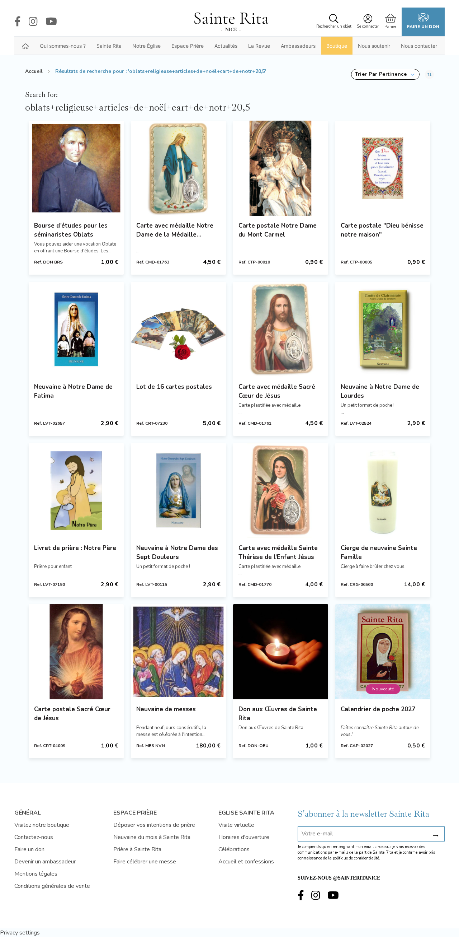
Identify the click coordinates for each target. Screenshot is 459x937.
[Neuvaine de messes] (178, 651)
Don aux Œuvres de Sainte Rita (277, 713)
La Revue (259, 46)
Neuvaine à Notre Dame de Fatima (73, 391)
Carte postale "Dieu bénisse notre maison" (382, 230)
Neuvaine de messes (166, 709)
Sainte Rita (109, 46)
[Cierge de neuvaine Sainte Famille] (382, 490)
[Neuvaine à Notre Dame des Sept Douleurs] (178, 490)
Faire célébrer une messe (144, 862)
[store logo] (231, 22)
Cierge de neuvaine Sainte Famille (379, 552)
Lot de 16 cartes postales (174, 387)
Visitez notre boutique (41, 825)
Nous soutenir (374, 46)
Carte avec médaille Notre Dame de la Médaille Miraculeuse (174, 230)
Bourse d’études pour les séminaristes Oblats (71, 230)
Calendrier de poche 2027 (378, 709)
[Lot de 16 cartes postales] (178, 329)
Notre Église (146, 46)
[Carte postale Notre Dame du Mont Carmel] (280, 168)
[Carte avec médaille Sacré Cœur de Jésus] (280, 329)
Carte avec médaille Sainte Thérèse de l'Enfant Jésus (278, 552)
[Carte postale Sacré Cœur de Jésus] (76, 651)
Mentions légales (35, 874)
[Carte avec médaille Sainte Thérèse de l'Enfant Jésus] (280, 490)
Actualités (225, 46)
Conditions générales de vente (52, 886)
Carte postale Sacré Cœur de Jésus (72, 713)
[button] (385, 74)
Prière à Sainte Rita (137, 849)
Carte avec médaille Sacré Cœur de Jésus (276, 391)
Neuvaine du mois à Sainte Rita (151, 837)
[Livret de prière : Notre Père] (76, 490)
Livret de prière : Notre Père (75, 548)
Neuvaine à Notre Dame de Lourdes (380, 391)
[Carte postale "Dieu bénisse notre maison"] (382, 168)
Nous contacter (419, 46)
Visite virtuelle (236, 825)
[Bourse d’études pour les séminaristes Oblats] (76, 168)
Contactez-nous (33, 837)
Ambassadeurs (298, 46)
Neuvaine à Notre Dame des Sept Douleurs (177, 552)
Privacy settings (20, 933)
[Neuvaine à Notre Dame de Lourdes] (382, 329)
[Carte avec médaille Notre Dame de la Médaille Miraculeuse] (178, 168)
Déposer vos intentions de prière (154, 825)
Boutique (336, 46)
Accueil (34, 71)
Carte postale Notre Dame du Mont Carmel (277, 230)
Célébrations (234, 849)
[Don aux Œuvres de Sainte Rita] (280, 651)
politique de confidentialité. (356, 858)
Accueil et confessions (246, 862)
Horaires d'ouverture (243, 837)
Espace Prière (187, 46)
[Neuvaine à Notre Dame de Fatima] (76, 329)
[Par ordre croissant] (429, 74)
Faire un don (423, 26)
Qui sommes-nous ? (63, 46)
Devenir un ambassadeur (45, 862)
